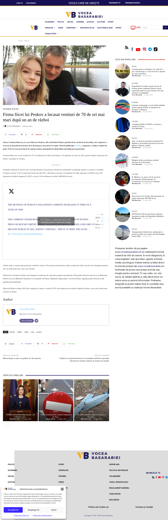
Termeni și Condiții (144, 507)
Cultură (135, 174)
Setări (54, 510)
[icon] (133, 28)
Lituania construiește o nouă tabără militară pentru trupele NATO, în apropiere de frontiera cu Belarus (148, 107)
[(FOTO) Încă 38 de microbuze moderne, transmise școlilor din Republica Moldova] (122, 214)
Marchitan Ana (15, 419)
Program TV (114, 3)
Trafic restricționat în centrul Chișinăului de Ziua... (56, 416)
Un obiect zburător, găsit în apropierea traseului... (91, 416)
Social (55, 411)
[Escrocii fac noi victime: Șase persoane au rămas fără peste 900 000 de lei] (122, 196)
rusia (32, 332)
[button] (62, 489)
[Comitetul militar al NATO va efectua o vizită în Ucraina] (122, 124)
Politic (15, 109)
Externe (26, 41)
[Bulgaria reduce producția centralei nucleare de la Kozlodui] (122, 160)
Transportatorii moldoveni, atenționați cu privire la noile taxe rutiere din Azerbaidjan (148, 233)
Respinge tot (33, 510)
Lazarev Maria (50, 419)
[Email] (36, 321)
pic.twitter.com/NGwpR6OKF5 (25, 234)
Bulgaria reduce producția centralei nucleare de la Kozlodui (145, 161)
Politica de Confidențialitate (42, 515)
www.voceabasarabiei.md (128, 251)
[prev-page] (4, 425)
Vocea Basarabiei (14, 126)
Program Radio (132, 3)
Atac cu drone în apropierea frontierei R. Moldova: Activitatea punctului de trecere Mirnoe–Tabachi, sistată (148, 143)
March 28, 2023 (102, 221)
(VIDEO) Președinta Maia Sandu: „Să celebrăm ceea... (20, 416)
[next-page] (8, 425)
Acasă (20, 41)
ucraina (39, 332)
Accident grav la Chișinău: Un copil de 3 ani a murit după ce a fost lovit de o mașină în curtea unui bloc (148, 71)
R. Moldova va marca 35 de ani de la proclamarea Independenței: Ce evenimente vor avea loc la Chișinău (146, 179)
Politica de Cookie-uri (21, 515)
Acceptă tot (13, 510)
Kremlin (12, 332)
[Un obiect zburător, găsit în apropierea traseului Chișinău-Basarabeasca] (91, 400)
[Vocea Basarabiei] (5, 126)
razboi (26, 332)
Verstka (78, 146)
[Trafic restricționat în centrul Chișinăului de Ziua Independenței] (55, 400)
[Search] (165, 27)
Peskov (19, 332)
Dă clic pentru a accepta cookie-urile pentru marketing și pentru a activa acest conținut (56, 221)
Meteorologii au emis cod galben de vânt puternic (22, 358)
